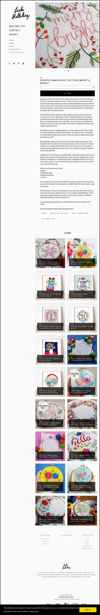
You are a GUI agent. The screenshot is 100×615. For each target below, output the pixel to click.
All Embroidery (48, 218)
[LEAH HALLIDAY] (21, 13)
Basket (14, 34)
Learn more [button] (33, 611)
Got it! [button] (88, 610)
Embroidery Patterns (59, 213)
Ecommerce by (66, 595)
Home (11, 40)
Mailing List (17, 26)
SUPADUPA (66, 597)
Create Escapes (16, 52)
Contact (15, 30)
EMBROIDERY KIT (74, 184)
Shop (11, 46)
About (12, 43)
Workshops (14, 49)
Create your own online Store (66, 599)
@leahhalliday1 (83, 193)
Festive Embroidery (80, 213)
